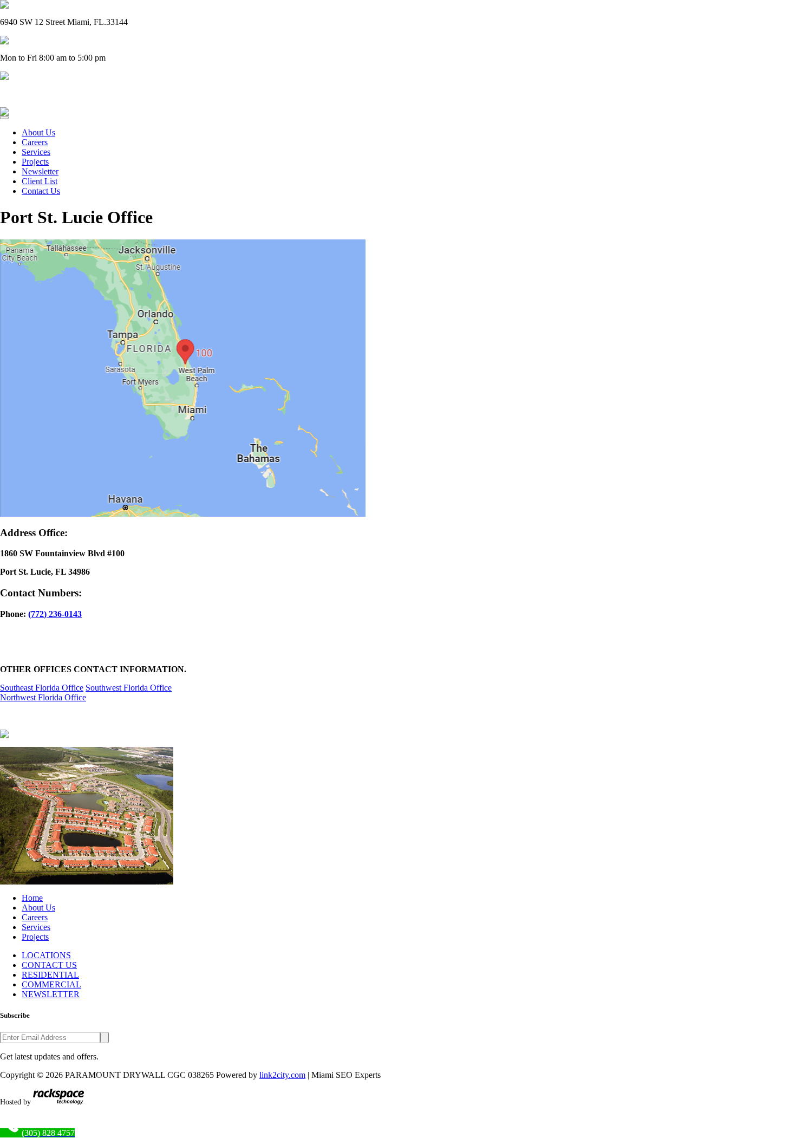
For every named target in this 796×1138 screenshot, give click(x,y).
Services (36, 152)
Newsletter (40, 171)
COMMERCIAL (51, 984)
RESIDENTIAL (50, 974)
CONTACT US (49, 965)
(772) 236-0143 (55, 614)
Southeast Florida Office (41, 687)
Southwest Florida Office (129, 687)
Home (32, 897)
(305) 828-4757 (27, 93)
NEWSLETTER (51, 994)
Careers (35, 142)
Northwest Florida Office (43, 697)
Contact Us (41, 191)
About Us (38, 132)
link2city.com (282, 1075)
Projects (35, 161)
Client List (39, 181)
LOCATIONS (46, 955)
